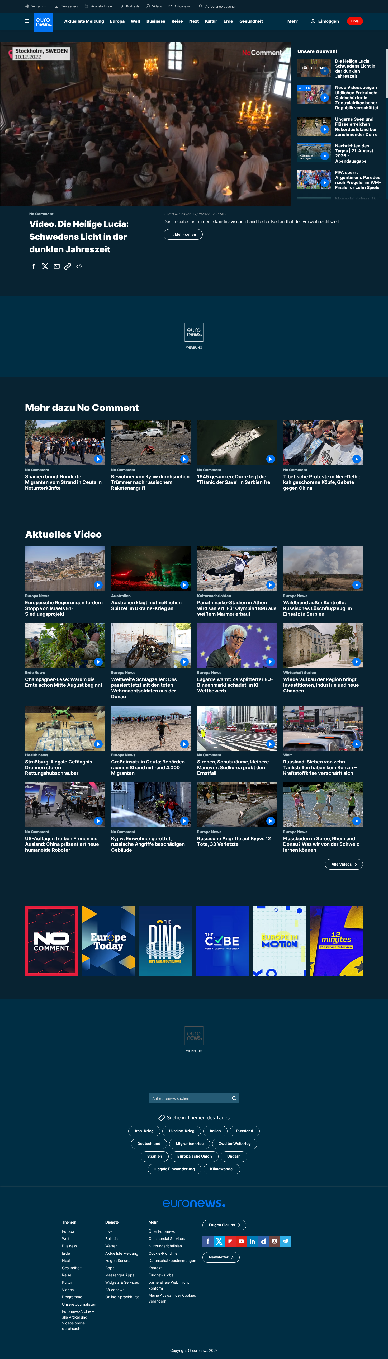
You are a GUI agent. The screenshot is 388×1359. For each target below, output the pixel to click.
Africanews (114, 1289)
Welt (135, 21)
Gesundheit (251, 21)
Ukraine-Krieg (182, 1131)
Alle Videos (342, 864)
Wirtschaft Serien (299, 672)
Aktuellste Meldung (84, 21)
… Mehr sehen (183, 234)
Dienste (112, 1222)
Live (355, 21)
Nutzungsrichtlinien (165, 1246)
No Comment (37, 470)
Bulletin (111, 1238)
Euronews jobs (161, 1275)
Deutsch (36, 6)
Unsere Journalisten (79, 1304)
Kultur (211, 21)
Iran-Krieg (144, 1131)
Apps (109, 1267)
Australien (121, 596)
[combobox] (227, 6)
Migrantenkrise (190, 1143)
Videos (68, 1289)
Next (194, 21)
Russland (244, 1131)
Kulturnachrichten (214, 596)
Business (155, 21)
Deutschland (149, 1143)
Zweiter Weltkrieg (235, 1143)
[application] (145, 124)
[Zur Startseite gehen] (43, 22)
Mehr (153, 1222)
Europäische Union (194, 1156)
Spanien (154, 1156)
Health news (36, 755)
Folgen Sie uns (117, 1260)
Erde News (35, 672)
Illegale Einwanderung (174, 1169)
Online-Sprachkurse (122, 1297)
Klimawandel (222, 1169)
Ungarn (234, 1156)
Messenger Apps (119, 1275)
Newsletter (219, 1257)
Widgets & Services (122, 1282)
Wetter (111, 1246)
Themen (69, 1222)
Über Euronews (162, 1231)
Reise (177, 21)
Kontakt (155, 1267)
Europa (117, 21)
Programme (72, 1297)
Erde (228, 21)
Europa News (37, 596)
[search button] (201, 6)
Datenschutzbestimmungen (172, 1260)
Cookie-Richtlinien (164, 1253)
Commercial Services (167, 1238)
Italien (215, 1131)
